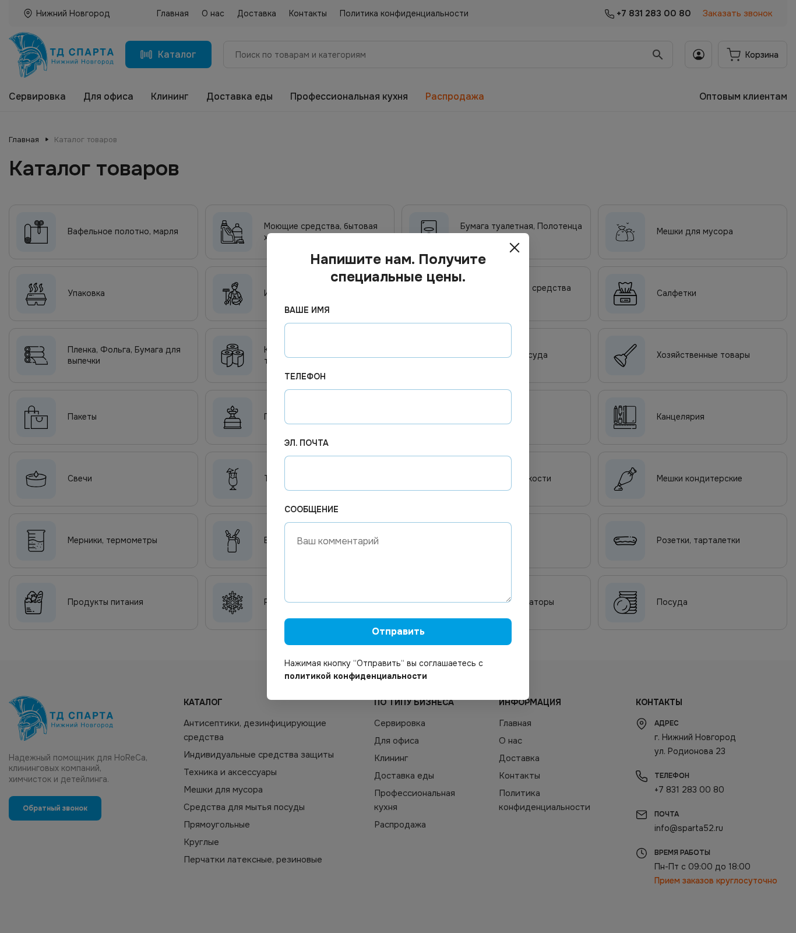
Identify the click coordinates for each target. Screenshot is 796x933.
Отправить (398, 631)
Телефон (305, 376)
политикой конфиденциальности (355, 676)
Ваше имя (307, 310)
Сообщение (311, 509)
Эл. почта (306, 443)
